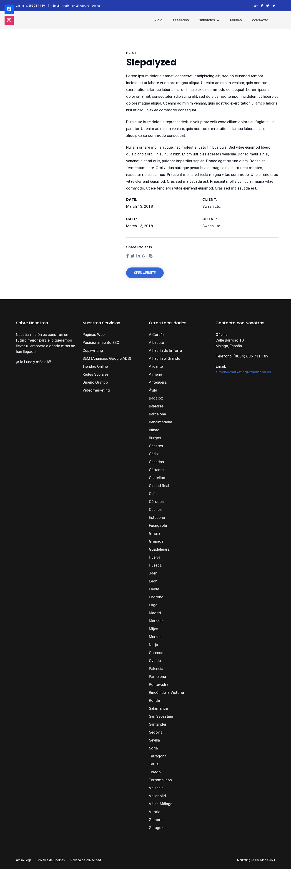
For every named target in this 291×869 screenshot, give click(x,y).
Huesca (155, 565)
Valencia (156, 788)
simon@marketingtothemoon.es (243, 372)
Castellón (157, 477)
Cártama (156, 469)
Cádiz (154, 454)
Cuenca (155, 509)
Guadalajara (159, 549)
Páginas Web (94, 334)
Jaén (153, 573)
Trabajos (181, 20)
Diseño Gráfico (95, 382)
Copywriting (93, 350)
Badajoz (156, 398)
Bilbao (154, 430)
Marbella (156, 621)
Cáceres (156, 446)
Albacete (156, 342)
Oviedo (155, 660)
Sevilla (154, 740)
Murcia (155, 636)
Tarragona (157, 756)
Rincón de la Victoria (166, 692)
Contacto (260, 20)
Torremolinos (160, 780)
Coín (153, 493)
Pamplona (157, 676)
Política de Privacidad (85, 860)
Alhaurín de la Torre (165, 350)
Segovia (156, 732)
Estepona (157, 517)
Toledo (155, 772)
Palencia (156, 668)
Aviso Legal (24, 860)
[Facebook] (9, 9)
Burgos (155, 438)
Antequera (158, 382)
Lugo (153, 605)
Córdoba (156, 501)
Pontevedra (158, 684)
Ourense (156, 652)
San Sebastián (161, 716)
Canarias (156, 461)
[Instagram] (9, 20)
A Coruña (157, 334)
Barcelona (157, 414)
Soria (153, 748)
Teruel (154, 764)
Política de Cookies (51, 860)
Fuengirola (158, 525)
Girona (154, 533)
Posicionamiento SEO (101, 342)
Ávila (153, 390)
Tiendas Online (95, 366)
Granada (156, 541)
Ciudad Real (159, 485)
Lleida (154, 589)
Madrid (155, 613)
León (153, 581)
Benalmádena (160, 422)
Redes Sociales (96, 374)
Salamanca (158, 708)
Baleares (156, 406)
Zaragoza (157, 827)
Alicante (156, 366)
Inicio (157, 20)
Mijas (153, 629)
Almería (155, 374)
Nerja (153, 644)
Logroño (156, 597)
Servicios (207, 20)
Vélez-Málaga (160, 804)
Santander (157, 724)
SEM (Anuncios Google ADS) (107, 358)
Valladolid (157, 796)
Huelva (154, 557)
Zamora (156, 819)
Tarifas (235, 20)
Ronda (154, 700)
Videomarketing (96, 390)
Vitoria (154, 811)
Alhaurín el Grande (164, 358)
